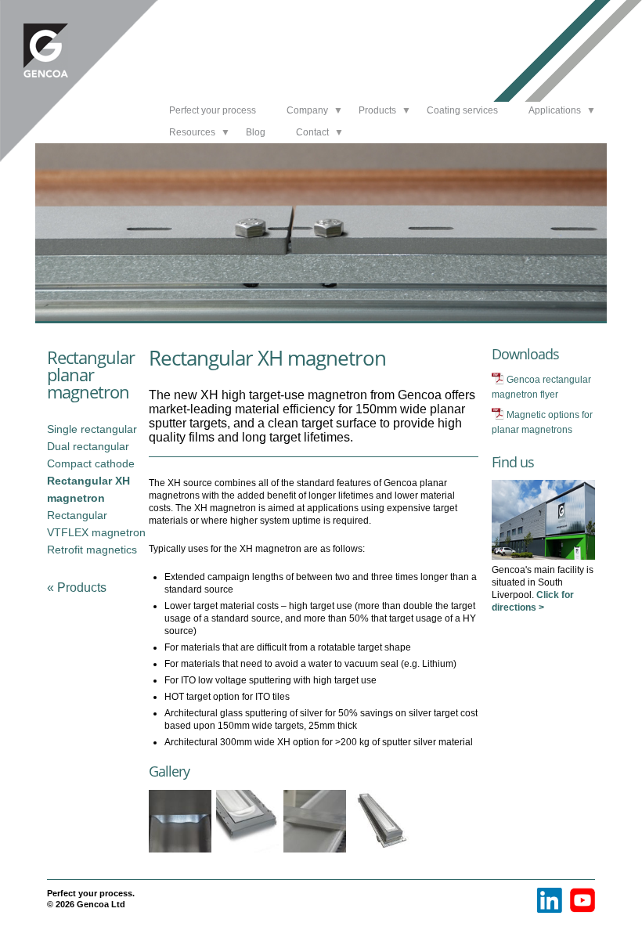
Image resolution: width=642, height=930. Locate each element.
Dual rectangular (88, 446)
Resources (192, 132)
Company (307, 110)
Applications (554, 110)
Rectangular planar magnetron (91, 374)
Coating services (462, 110)
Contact (312, 132)
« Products (76, 587)
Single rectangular (92, 429)
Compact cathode (91, 463)
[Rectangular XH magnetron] (384, 853)
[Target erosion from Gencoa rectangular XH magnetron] (182, 853)
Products (377, 110)
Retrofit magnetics (92, 549)
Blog (255, 132)
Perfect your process (212, 110)
